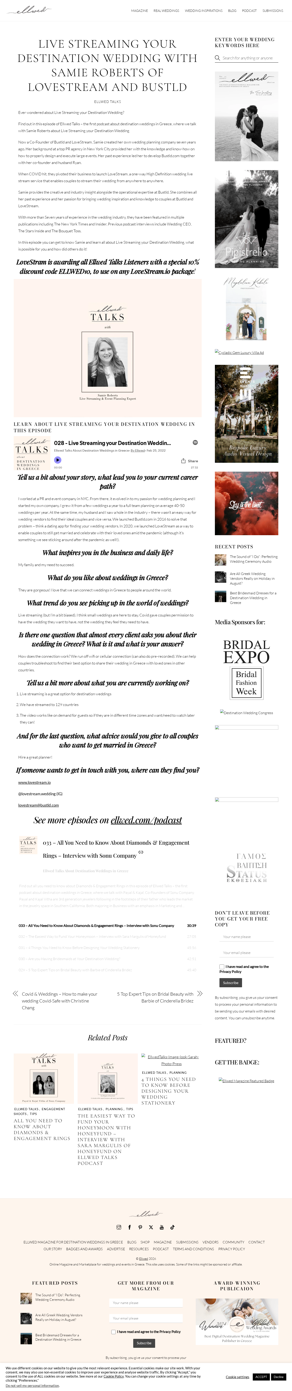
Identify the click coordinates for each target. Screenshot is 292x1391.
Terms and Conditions (193, 1249)
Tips (33, 1114)
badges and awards (84, 1249)
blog (232, 11)
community (233, 1242)
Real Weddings (166, 11)
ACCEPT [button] (261, 1377)
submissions (273, 11)
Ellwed (143, 1259)
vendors (211, 1242)
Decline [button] (279, 1377)
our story (53, 1249)
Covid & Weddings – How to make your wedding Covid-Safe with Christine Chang (60, 1000)
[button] (108, 925)
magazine (139, 11)
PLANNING (114, 1109)
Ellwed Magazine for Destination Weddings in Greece (73, 1242)
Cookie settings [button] (237, 1377)
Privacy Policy (231, 1249)
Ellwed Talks (107, 102)
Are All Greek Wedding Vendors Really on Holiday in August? (252, 578)
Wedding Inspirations (203, 11)
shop (145, 1242)
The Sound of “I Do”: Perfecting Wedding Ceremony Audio (254, 559)
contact (256, 1242)
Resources (139, 1249)
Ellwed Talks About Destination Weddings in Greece (85, 870)
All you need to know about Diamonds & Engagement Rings (42, 1129)
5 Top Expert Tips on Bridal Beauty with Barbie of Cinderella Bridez (155, 997)
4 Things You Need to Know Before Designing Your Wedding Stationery (168, 1091)
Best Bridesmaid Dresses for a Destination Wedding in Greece (253, 598)
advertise (116, 1249)
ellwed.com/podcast (146, 820)
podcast (249, 11)
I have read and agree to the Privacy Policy (244, 969)
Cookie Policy (114, 1376)
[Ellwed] (29, 11)
